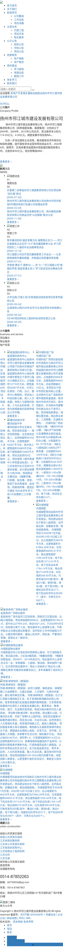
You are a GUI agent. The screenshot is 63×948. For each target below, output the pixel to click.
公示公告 (12, 40)
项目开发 (19, 33)
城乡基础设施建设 (32, 93)
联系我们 (12, 83)
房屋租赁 (12, 55)
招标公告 (19, 44)
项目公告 (19, 51)
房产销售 (19, 58)
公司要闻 (19, 16)
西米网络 (18, 921)
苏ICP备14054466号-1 (32, 914)
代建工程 (19, 30)
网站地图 (12, 918)
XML (28, 918)
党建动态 (19, 72)
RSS (21, 918)
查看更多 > (6, 161)
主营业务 (12, 26)
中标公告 (19, 47)
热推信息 (51, 914)
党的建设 (12, 65)
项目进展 (19, 23)
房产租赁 (19, 62)
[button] (30, 945)
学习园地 (19, 69)
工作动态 (19, 19)
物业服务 (19, 37)
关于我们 (12, 9)
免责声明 (28, 921)
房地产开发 (16, 93)
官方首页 (12, 5)
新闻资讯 (12, 12)
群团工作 (19, 76)
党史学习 (12, 79)
